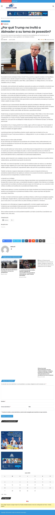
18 (42, 485)
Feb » (5, 494)
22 (20, 487)
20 (4, 487)
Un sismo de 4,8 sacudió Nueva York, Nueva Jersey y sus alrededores (9, 271)
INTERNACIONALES (9, 18)
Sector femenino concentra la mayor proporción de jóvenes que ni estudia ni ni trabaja (31, 1)
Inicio (3, 18)
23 (27, 487)
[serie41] (11, 6)
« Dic (2, 494)
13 (4, 485)
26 (50, 487)
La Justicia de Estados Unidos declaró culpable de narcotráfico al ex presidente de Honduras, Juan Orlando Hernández (27, 272)
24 (35, 487)
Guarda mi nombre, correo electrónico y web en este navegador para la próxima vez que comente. (24, 412)
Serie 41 (5, 39)
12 (50, 482)
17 (35, 485)
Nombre (3, 401)
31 (35, 490)
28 (12, 490)
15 (19, 485)
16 (27, 485)
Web (30, 406)
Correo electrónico (5, 406)
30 (27, 490)
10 (35, 482)
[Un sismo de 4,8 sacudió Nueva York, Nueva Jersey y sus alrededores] (9, 264)
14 (12, 485)
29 (20, 490)
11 (42, 482)
